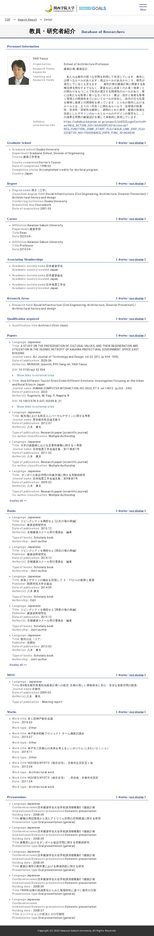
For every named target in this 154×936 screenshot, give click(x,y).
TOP (8, 19)
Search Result (27, 19)
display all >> (18, 500)
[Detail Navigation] (143, 8)
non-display (136, 143)
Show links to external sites (35, 375)
